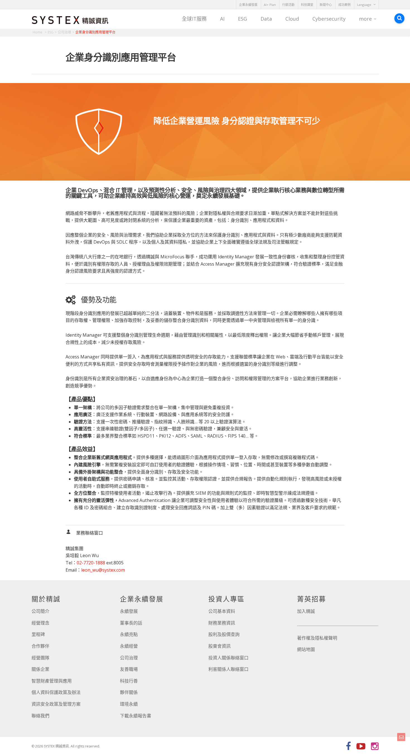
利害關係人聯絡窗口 (228, 669)
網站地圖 (306, 649)
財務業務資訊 (221, 623)
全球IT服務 (194, 18)
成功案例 (344, 5)
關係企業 (40, 669)
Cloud (292, 18)
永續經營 (129, 646)
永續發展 (129, 611)
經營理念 (40, 623)
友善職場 (129, 669)
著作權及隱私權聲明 (317, 638)
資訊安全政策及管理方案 (56, 704)
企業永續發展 (248, 5)
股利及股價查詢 (224, 634)
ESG (242, 18)
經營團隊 (40, 658)
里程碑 (38, 634)
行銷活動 (288, 5)
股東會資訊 (219, 646)
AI (222, 18)
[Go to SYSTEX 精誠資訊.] (40, 32)
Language (364, 5)
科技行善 (129, 681)
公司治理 (129, 658)
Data (266, 18)
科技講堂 (307, 5)
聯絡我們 (40, 716)
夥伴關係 (129, 692)
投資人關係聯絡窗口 (228, 658)
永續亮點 (129, 634)
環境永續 (129, 704)
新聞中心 (326, 5)
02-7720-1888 (91, 563)
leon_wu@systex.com (103, 570)
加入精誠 (306, 611)
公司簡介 (40, 611)
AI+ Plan (270, 5)
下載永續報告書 (135, 716)
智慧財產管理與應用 (52, 681)
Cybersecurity (329, 18)
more (365, 18)
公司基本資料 (221, 611)
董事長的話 (131, 623)
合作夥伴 (40, 646)
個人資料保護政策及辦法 (56, 692)
